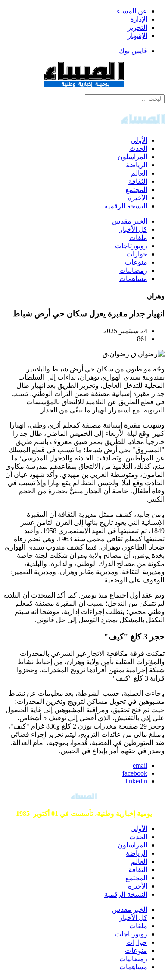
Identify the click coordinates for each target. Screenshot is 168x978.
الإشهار (137, 35)
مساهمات (133, 278)
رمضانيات (133, 270)
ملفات (138, 237)
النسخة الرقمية (125, 206)
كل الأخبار (133, 229)
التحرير (137, 27)
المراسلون (132, 156)
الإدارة (138, 19)
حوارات (136, 254)
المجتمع (136, 189)
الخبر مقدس (129, 221)
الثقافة (137, 181)
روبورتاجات (131, 245)
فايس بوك (133, 50)
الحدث (138, 148)
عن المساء (132, 11)
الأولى (139, 140)
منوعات (136, 262)
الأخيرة (137, 197)
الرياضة (136, 165)
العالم (139, 173)
